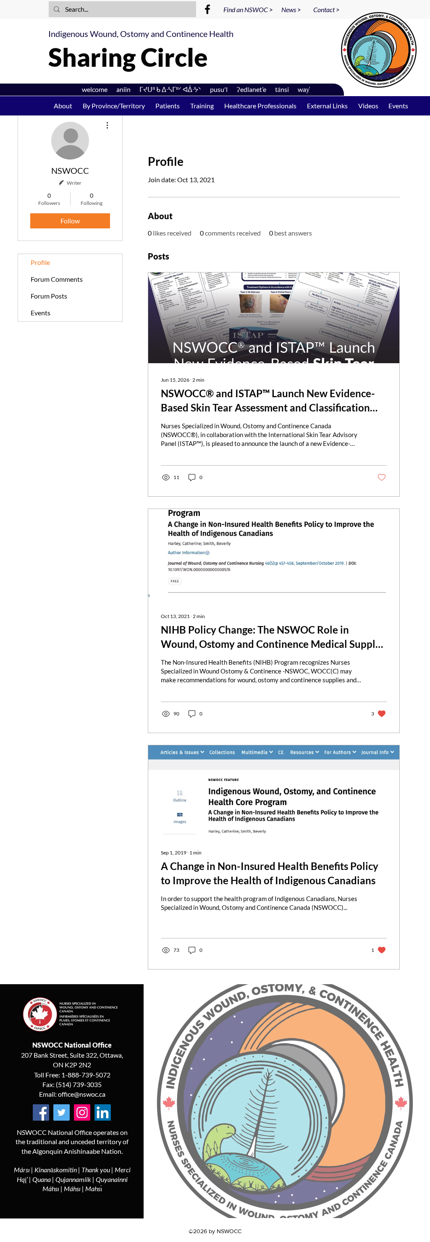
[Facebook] (207, 9)
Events (40, 313)
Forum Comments (57, 279)
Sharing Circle (128, 57)
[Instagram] (82, 1112)
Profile (40, 262)
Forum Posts (49, 296)
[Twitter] (61, 1112)
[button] (202, 106)
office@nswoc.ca (81, 1094)
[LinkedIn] (102, 1112)
